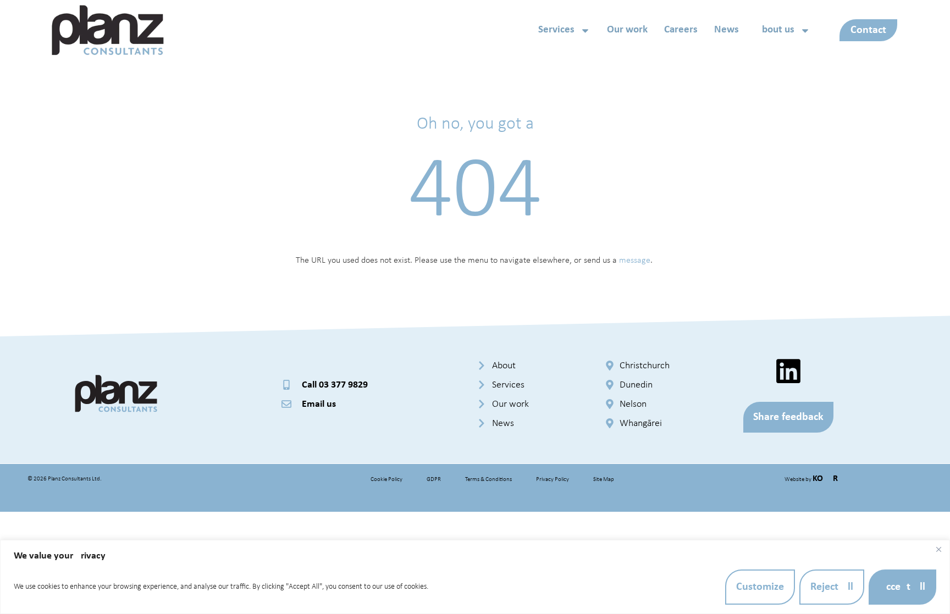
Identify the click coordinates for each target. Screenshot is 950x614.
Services (556, 30)
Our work (627, 30)
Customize (760, 587)
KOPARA (828, 478)
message (634, 260)
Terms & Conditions (488, 480)
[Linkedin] (788, 371)
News (726, 30)
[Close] (938, 549)
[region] (475, 577)
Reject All (831, 587)
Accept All (902, 587)
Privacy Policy (552, 480)
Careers (681, 30)
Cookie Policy (386, 480)
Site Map (603, 480)
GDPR (434, 480)
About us (774, 30)
